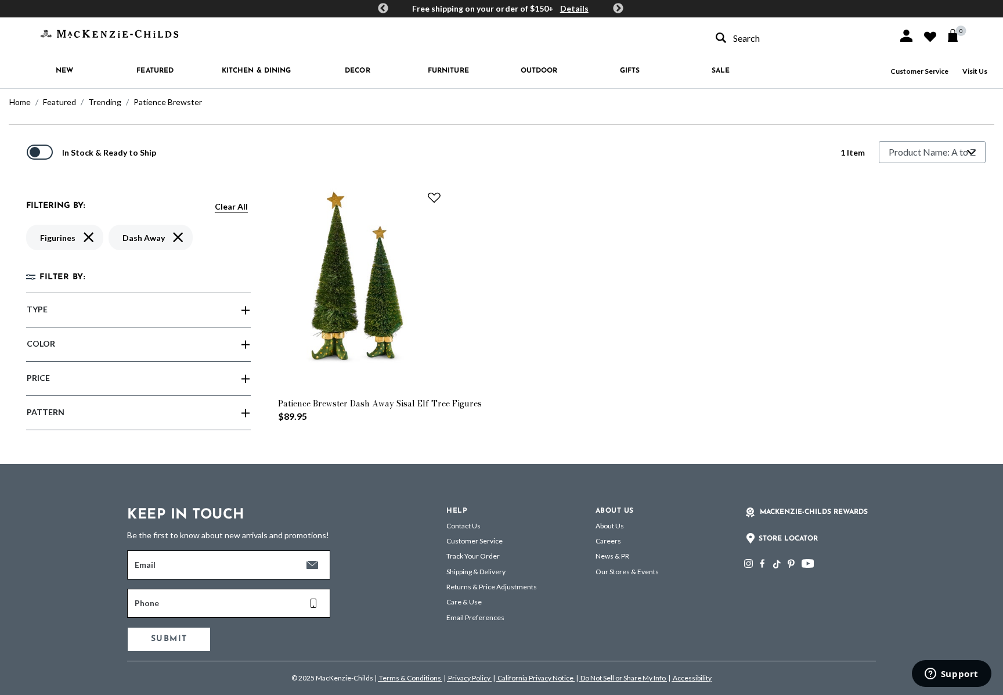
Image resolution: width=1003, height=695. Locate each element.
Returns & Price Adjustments (491, 586)
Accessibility (692, 678)
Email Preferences (475, 617)
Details (574, 8)
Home (20, 102)
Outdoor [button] (539, 70)
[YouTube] (808, 563)
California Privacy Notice (535, 678)
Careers (608, 540)
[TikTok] (776, 564)
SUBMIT (169, 639)
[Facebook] (762, 563)
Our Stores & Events (627, 571)
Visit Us (974, 71)
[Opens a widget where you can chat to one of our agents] (951, 674)
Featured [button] (155, 70)
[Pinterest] (791, 563)
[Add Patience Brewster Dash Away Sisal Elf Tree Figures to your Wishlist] (434, 197)
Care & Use (464, 601)
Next (618, 9)
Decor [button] (357, 70)
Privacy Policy (469, 678)
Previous (383, 9)
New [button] (64, 70)
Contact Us (463, 525)
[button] (906, 36)
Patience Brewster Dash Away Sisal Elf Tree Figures (380, 403)
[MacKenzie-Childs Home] (109, 33)
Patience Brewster (168, 102)
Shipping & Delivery (476, 571)
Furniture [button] (448, 70)
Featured (59, 102)
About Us (610, 525)
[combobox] (796, 38)
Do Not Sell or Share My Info (623, 678)
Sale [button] (721, 70)
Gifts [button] (630, 70)
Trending (104, 102)
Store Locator (788, 538)
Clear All (231, 206)
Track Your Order (473, 556)
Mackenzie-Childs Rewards (814, 512)
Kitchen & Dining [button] (256, 70)
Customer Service (919, 71)
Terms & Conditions (410, 678)
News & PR (612, 556)
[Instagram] (748, 563)
